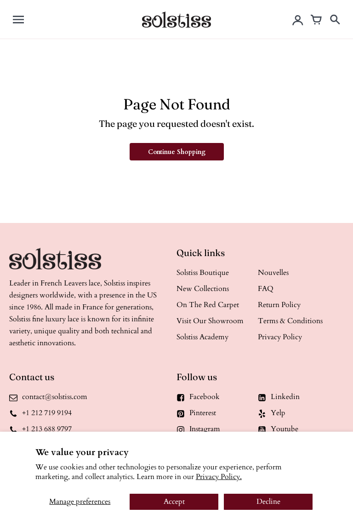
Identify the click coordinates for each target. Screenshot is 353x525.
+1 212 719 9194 (47, 413)
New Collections (202, 289)
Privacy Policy (280, 337)
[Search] (334, 19)
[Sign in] (298, 19)
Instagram (204, 429)
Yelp (278, 413)
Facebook (204, 397)
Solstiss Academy (202, 337)
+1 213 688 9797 (47, 429)
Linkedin (285, 397)
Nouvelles (273, 273)
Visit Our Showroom (210, 321)
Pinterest (202, 413)
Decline (268, 501)
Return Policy (279, 305)
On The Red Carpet (207, 305)
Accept (174, 501)
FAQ (265, 289)
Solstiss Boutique (202, 273)
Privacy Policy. (219, 477)
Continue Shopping (176, 152)
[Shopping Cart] (316, 19)
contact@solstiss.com (54, 397)
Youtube (284, 429)
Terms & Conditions (290, 321)
